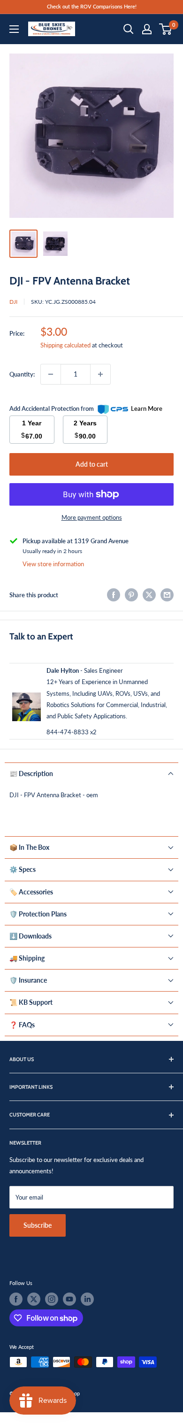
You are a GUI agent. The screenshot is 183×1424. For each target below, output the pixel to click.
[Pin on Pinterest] (131, 594)
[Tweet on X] (149, 594)
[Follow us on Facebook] (16, 1299)
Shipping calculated (65, 345)
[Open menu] (14, 29)
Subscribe (37, 1225)
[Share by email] (167, 594)
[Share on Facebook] (113, 594)
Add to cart (92, 464)
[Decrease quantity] (51, 374)
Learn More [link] (146, 408)
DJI (13, 301)
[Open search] (128, 29)
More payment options (91, 517)
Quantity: (22, 374)
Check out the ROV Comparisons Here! (92, 6)
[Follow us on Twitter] (33, 1299)
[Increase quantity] (100, 374)
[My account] (147, 29)
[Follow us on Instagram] (51, 1299)
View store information (53, 564)
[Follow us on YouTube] (69, 1299)
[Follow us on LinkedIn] (87, 1299)
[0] (166, 29)
